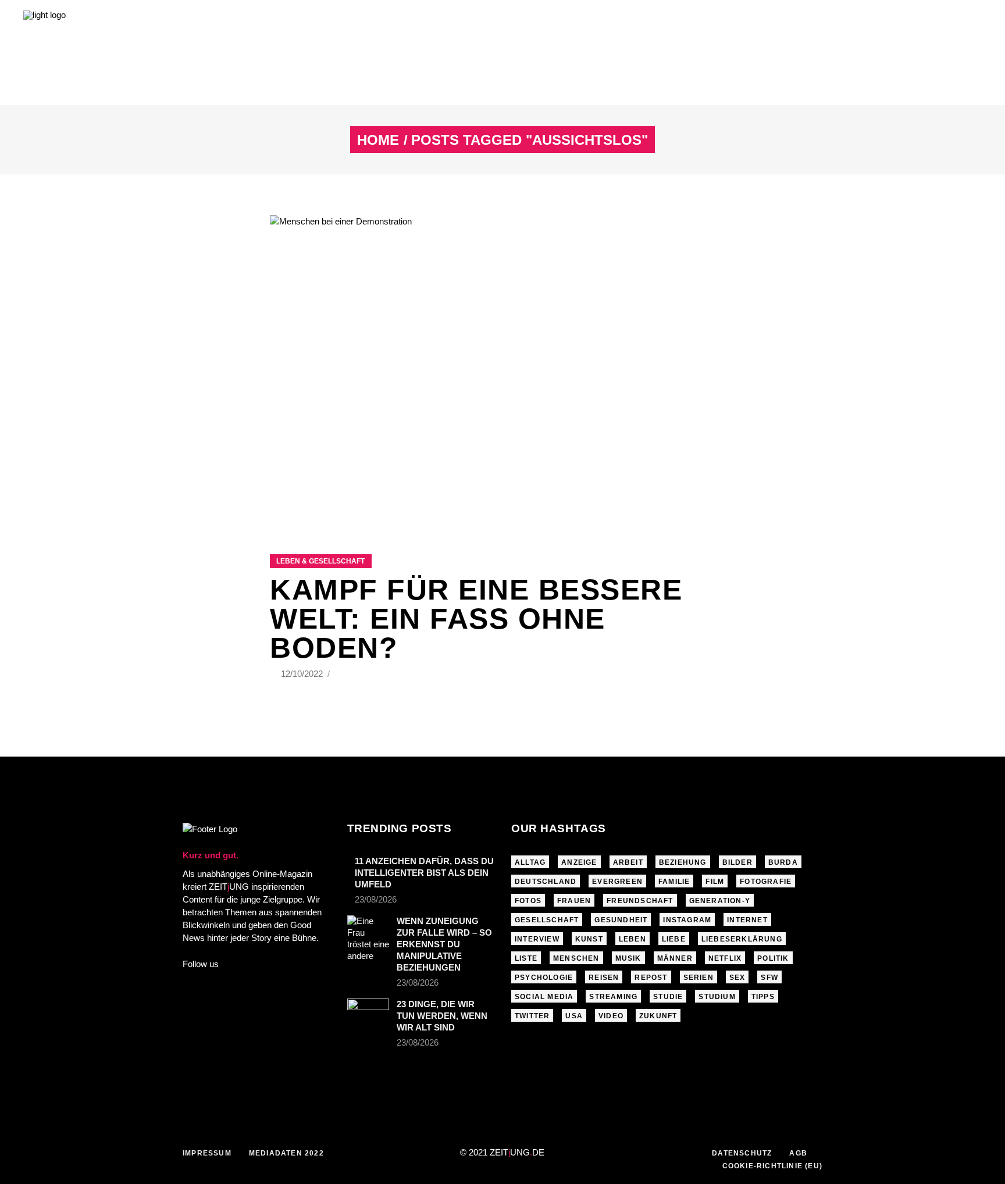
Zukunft (658, 1016)
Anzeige (579, 862)
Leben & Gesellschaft (320, 561)
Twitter (532, 1016)
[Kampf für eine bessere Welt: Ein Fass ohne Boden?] (502, 370)
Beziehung (683, 862)
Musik (628, 958)
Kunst (589, 939)
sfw (769, 977)
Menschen (576, 958)
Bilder (737, 862)
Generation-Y (719, 901)
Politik (773, 958)
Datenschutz (742, 1153)
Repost (651, 977)
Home (378, 140)
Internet (747, 920)
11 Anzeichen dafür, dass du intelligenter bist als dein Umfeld (424, 872)
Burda (783, 862)
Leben (632, 939)
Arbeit (628, 862)
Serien (698, 977)
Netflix (725, 958)
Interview (537, 939)
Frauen (574, 901)
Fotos (528, 901)
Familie (674, 882)
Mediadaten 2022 (286, 1153)
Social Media (544, 997)
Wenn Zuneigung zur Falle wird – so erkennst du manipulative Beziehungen (444, 944)
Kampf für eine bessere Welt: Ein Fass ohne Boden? (476, 618)
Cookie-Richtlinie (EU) (772, 1166)
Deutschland (545, 882)
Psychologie (544, 977)
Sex (737, 977)
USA (574, 1016)
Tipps (763, 997)
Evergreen (617, 882)
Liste (526, 958)
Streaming (613, 997)
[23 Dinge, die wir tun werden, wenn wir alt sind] (368, 1010)
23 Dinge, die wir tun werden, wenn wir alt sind (442, 1015)
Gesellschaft (547, 920)
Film (714, 882)
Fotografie (766, 882)
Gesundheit (620, 920)
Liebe (674, 939)
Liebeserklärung (741, 939)
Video (610, 1016)
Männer (675, 958)
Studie (668, 997)
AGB (798, 1153)
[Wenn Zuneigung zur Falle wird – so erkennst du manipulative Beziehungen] (368, 938)
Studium (716, 997)
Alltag (530, 862)
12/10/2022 (303, 674)
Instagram (687, 920)
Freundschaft (640, 901)
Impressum (207, 1153)
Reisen (604, 977)
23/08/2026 (376, 899)
